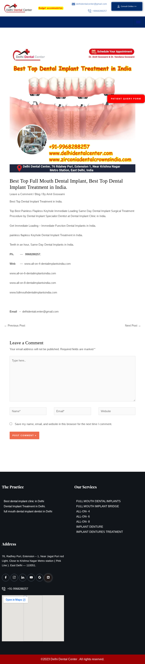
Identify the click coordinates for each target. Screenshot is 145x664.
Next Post (133, 325)
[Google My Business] (39, 577)
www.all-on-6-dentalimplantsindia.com (33, 273)
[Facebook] (5, 577)
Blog (37, 194)
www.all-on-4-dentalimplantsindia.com (47, 263)
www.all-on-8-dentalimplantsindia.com (33, 282)
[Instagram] (14, 577)
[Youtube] (31, 577)
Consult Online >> (129, 6)
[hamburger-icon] (138, 22)
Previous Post (14, 325)
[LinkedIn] (22, 577)
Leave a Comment (21, 194)
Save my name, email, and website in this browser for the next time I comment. (63, 424)
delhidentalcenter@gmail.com (40, 311)
